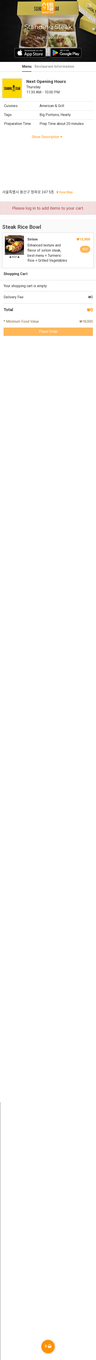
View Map (65, 192)
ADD (85, 249)
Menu (26, 66)
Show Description (46, 137)
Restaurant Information (54, 66)
